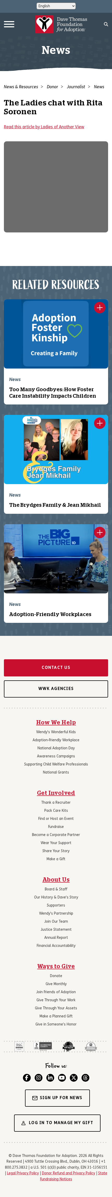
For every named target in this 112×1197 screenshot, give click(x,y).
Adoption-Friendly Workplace (56, 740)
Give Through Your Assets (56, 1008)
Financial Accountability (56, 946)
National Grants (56, 773)
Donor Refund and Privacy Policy (68, 1173)
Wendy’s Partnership (56, 914)
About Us (56, 880)
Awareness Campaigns (56, 756)
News (99, 87)
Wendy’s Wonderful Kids (56, 732)
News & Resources (21, 87)
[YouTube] (62, 1078)
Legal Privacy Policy (23, 1173)
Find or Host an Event (56, 819)
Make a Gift (56, 859)
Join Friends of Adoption (56, 992)
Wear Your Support (56, 843)
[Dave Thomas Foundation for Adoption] (61, 24)
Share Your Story (56, 851)
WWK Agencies (56, 689)
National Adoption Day (56, 748)
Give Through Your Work (56, 1000)
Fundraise (56, 827)
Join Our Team (56, 922)
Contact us (56, 668)
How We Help (56, 722)
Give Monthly (56, 984)
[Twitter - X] (74, 1078)
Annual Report (56, 938)
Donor (52, 87)
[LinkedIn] (50, 1078)
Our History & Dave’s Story (56, 898)
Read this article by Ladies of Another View (44, 127)
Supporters (56, 906)
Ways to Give (56, 966)
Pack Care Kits (56, 811)
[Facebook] (27, 1078)
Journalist (76, 87)
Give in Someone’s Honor (56, 1025)
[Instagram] (38, 1078)
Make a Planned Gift (56, 1016)
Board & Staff (56, 889)
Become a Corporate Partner (56, 835)
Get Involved (56, 793)
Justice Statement (56, 930)
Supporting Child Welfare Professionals (56, 765)
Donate (56, 976)
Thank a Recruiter (56, 803)
